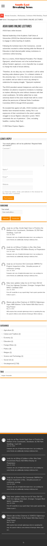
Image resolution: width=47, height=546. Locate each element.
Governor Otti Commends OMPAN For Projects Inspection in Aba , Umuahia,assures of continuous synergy (24, 266)
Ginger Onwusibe (6, 375)
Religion (6, 352)
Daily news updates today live (17, 283)
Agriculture (7, 330)
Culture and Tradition (11, 334)
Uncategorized (12, 20)
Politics (6, 349)
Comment (6, 148)
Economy (7, 338)
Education (7, 341)
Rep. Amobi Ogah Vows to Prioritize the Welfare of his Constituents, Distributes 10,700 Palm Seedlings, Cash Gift (25, 230)
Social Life (7, 360)
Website (5, 184)
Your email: (5, 209)
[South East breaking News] (23, 5)
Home (4, 20)
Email (5, 177)
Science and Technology (12, 356)
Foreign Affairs (9, 345)
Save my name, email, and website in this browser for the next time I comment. (23, 192)
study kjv (10, 228)
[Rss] (23, 542)
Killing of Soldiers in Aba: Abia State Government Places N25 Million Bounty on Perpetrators (24, 461)
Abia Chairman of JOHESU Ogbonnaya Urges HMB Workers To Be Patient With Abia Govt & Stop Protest (25, 304)
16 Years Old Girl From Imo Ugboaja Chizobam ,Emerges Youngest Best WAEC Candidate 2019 (26, 285)
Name (5, 169)
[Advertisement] (23, 407)
